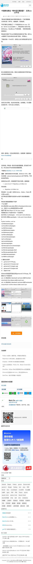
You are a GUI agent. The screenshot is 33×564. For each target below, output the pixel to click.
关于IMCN (28, 1)
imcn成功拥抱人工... (12, 517)
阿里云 (24, 561)
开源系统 (21, 500)
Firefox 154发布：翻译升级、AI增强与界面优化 (14, 355)
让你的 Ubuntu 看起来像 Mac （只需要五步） (13, 541)
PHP (12, 492)
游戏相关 (9, 506)
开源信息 (15, 500)
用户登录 (14, 1)
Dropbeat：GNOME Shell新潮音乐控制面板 (13, 361)
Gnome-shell (26, 484)
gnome (20, 484)
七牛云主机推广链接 (6, 473)
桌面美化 (24, 503)
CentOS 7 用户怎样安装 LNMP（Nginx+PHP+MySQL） (16, 536)
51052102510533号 (17, 561)
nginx (8, 492)
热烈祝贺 (8, 513)
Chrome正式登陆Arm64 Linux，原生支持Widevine (15, 372)
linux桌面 (27, 490)
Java (24, 487)
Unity (11, 498)
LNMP (3, 492)
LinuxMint (21, 490)
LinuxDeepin (14, 490)
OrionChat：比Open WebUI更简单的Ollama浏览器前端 (16, 369)
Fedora (14, 484)
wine (19, 498)
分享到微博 (17, 333)
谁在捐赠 (3, 385)
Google (10, 487)
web (16, 498)
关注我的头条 (12, 405)
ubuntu (26, 492)
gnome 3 (4, 487)
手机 (3, 503)
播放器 (13, 503)
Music (15, 560)
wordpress (25, 498)
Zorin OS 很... (10, 521)
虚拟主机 (22, 506)
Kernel (3, 490)
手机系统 (8, 503)
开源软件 (27, 500)
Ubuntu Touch (22, 495)
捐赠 (19, 1)
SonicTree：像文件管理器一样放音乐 (11, 375)
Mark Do (6, 16)
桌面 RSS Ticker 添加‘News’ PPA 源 (11, 555)
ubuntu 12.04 (5, 495)
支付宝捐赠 (19, 389)
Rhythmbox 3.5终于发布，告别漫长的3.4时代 (13, 358)
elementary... (9, 525)
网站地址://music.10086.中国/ (14, 170)
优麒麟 (3, 500)
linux (8, 490)
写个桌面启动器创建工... (11, 529)
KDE (28, 487)
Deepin (9, 484)
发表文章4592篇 (13, 402)
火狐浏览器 (16, 506)
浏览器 (3, 506)
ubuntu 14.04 (13, 495)
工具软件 (9, 500)
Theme (20, 492)
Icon (20, 487)
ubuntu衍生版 (5, 498)
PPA (16, 492)
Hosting (15, 487)
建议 (23, 1)
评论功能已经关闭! (6, 344)
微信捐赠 (4, 389)
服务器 (18, 503)
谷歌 (28, 506)
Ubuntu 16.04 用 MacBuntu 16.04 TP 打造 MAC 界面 (15, 550)
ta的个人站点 (19, 400)
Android (4, 484)
